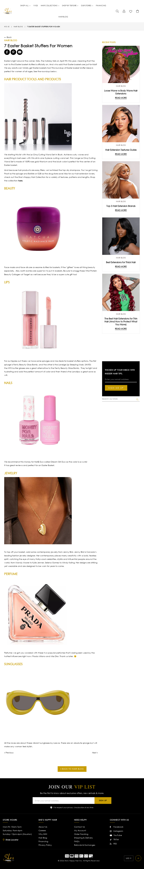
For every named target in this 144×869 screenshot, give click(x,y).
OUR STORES (86, 5)
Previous (9, 752)
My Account (80, 830)
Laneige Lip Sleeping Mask (71, 364)
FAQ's (76, 841)
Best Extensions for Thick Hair (121, 262)
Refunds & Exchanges (84, 845)
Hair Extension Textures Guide (121, 149)
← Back (8, 37)
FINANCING (101, 5)
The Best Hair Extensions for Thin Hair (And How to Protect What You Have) (120, 321)
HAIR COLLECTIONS (49, 5)
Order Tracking (81, 834)
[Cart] (137, 11)
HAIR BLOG (63, 17)
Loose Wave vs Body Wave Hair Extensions (121, 92)
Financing (43, 841)
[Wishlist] (131, 11)
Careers (42, 830)
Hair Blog (43, 837)
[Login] (124, 11)
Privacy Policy (45, 845)
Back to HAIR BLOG (72, 768)
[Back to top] (138, 858)
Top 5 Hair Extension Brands (120, 205)
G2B (39, 173)
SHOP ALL (24, 5)
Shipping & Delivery (83, 837)
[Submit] (117, 11)
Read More (121, 97)
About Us (43, 826)
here (20, 180)
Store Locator (12, 839)
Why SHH (43, 834)
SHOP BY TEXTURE (69, 5)
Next (94, 752)
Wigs (35, 5)
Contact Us (79, 826)
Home (6, 26)
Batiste (31, 173)
